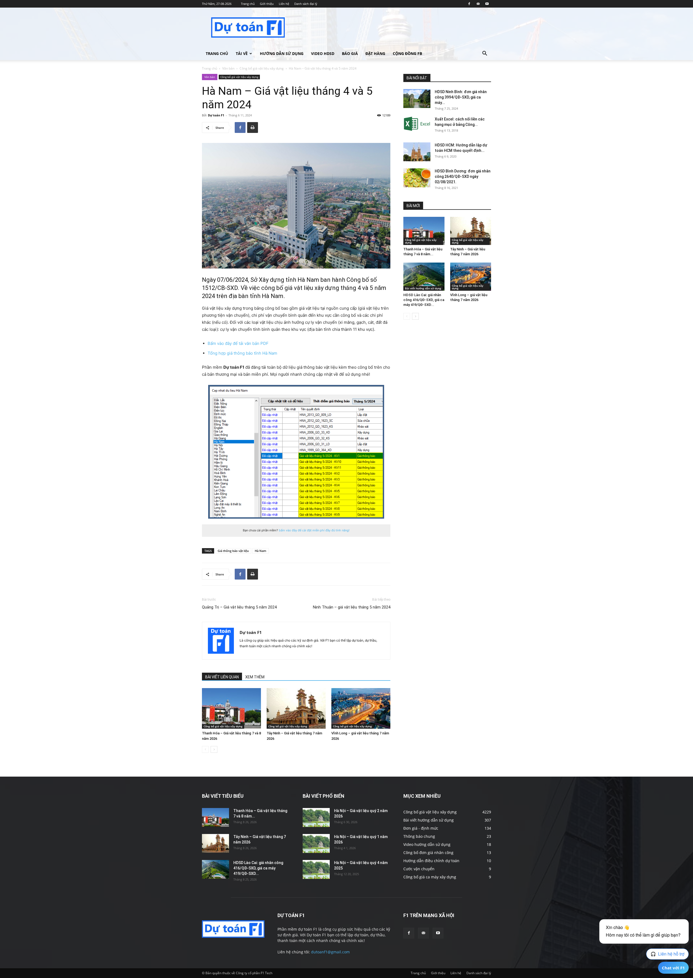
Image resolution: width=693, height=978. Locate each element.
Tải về (242, 53)
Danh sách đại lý (305, 4)
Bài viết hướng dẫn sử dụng (423, 288)
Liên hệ (284, 4)
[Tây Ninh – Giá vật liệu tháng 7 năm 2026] (296, 708)
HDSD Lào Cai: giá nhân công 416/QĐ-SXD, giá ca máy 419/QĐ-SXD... (423, 300)
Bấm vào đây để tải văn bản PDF (238, 343)
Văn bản (228, 68)
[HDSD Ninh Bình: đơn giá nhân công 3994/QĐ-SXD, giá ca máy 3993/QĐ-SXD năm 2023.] (416, 98)
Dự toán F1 (216, 115)
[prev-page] (205, 749)
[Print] (252, 127)
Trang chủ (248, 4)
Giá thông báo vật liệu (233, 551)
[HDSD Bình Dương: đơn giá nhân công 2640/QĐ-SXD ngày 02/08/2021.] (416, 177)
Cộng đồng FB (407, 53)
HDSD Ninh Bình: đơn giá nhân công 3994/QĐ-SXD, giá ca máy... (461, 97)
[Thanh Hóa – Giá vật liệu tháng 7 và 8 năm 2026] (231, 708)
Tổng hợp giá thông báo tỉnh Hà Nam (242, 353)
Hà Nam (260, 551)
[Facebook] (469, 4)
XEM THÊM (254, 677)
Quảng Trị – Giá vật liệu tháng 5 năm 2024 (239, 607)
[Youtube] (487, 4)
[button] (484, 54)
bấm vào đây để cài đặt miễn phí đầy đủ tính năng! (314, 530)
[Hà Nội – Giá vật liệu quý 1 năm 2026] (316, 843)
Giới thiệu (267, 4)
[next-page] (214, 749)
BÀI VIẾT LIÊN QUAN (222, 677)
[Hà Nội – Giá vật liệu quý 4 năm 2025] (316, 869)
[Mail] (478, 4)
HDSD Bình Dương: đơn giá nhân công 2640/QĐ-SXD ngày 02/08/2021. (463, 176)
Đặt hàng (375, 53)
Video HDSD (322, 53)
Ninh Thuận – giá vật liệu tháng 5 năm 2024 (351, 607)
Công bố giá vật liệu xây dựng (262, 68)
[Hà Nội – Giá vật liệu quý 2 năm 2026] (316, 817)
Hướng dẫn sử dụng (281, 53)
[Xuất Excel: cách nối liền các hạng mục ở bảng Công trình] (416, 123)
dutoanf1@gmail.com (330, 951)
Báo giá (350, 53)
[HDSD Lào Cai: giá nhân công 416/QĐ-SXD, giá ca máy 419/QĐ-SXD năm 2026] (423, 277)
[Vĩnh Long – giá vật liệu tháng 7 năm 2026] (360, 708)
